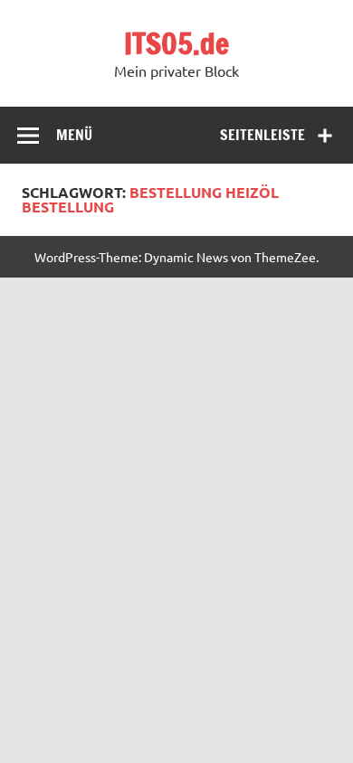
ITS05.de (176, 43)
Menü (74, 135)
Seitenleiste (262, 135)
